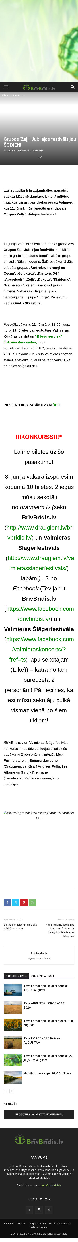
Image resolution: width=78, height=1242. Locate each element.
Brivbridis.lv (23, 150)
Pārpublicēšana (38, 1223)
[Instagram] (39, 1210)
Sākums (6, 95)
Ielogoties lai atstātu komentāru (39, 1114)
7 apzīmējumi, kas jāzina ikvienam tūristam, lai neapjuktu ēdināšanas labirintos (59, 930)
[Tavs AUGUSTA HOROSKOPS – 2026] (13, 1007)
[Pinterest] (24, 902)
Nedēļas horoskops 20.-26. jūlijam (47, 1073)
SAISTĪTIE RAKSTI (16, 976)
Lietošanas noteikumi (60, 1223)
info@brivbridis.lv (51, 1185)
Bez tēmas (18, 95)
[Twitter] (15, 902)
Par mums (9, 1223)
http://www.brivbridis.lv (39, 958)
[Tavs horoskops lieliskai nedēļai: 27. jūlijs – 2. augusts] (13, 1060)
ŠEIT (56, 405)
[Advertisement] (39, 41)
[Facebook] (7, 902)
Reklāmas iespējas (39, 1227)
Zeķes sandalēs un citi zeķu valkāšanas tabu (20, 926)
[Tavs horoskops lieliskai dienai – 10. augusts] (13, 1025)
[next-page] (11, 1091)
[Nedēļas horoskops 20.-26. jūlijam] (13, 1077)
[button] (6, 87)
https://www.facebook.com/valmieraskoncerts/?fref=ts (40, 649)
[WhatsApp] (32, 902)
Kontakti (22, 1223)
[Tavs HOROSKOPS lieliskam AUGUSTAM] (13, 1042)
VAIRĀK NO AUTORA (42, 976)
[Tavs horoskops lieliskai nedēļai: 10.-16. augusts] (13, 990)
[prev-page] (6, 1091)
